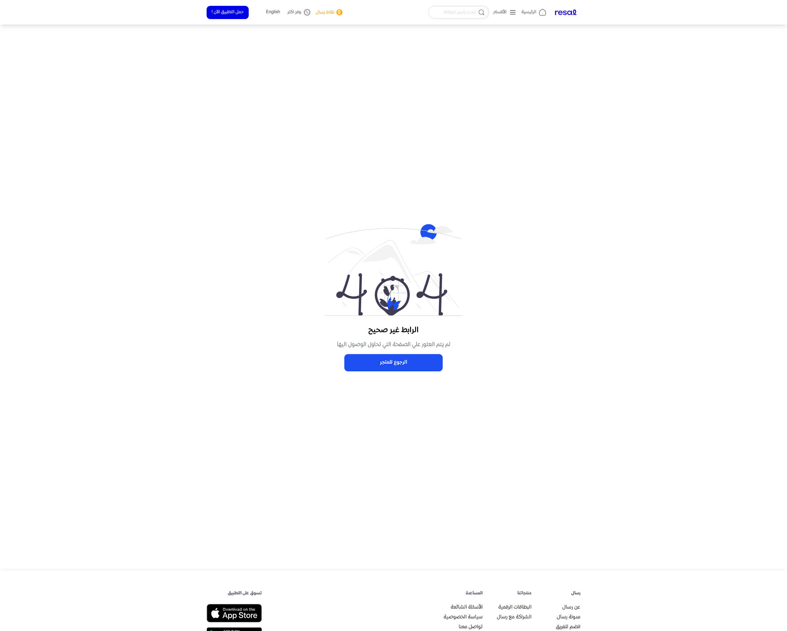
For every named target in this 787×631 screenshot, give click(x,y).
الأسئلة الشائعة (467, 607)
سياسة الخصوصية (463, 617)
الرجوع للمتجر (393, 362)
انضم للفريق (568, 627)
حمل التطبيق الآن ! (228, 12)
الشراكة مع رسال (514, 617)
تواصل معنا (471, 627)
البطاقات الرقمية (515, 607)
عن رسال (571, 607)
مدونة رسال (568, 617)
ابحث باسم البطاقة (459, 12)
